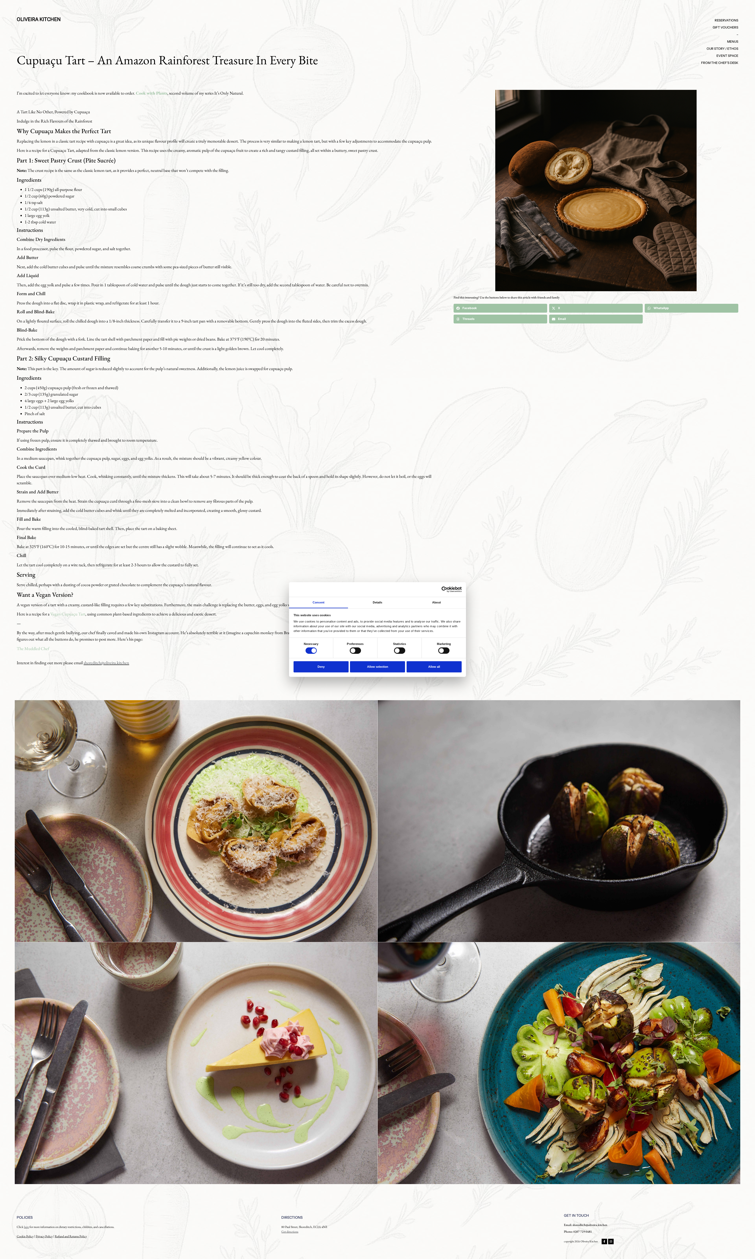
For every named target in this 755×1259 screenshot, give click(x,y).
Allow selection (377, 666)
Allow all (434, 666)
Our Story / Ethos (722, 49)
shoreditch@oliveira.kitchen (106, 663)
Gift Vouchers (725, 27)
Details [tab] (377, 602)
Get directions (289, 1232)
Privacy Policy (44, 1236)
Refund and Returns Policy (71, 1236)
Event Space (727, 56)
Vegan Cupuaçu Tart (67, 614)
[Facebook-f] (604, 1241)
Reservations (726, 20)
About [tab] (436, 602)
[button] (500, 308)
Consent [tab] (318, 602)
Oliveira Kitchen (39, 19)
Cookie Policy (25, 1236)
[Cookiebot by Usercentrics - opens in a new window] (444, 589)
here (26, 1227)
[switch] (355, 650)
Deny (321, 666)
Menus (732, 41)
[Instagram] (611, 1241)
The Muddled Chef (33, 648)
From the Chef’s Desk (719, 63)
